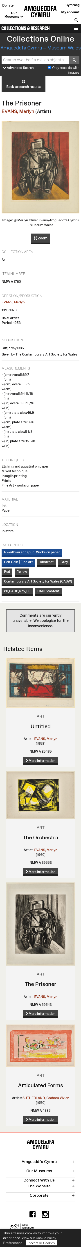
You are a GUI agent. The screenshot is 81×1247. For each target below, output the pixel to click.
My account (70, 12)
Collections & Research (25, 28)
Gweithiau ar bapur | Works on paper (32, 552)
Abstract (47, 562)
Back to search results (23, 87)
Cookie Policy (46, 1238)
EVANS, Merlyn (18, 111)
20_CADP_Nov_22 (17, 591)
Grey (64, 562)
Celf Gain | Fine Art (18, 562)
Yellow (22, 571)
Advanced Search (20, 68)
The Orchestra (40, 837)
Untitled (41, 726)
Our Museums (12, 14)
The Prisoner (40, 984)
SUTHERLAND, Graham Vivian (45, 1098)
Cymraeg (72, 5)
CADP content (48, 591)
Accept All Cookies (42, 1243)
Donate (8, 5)
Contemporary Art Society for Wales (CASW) (38, 581)
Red (7, 571)
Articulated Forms (40, 1085)
